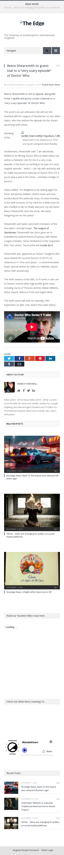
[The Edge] (32, 22)
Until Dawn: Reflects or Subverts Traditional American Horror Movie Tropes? (38, 806)
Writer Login (47, 850)
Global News (48, 84)
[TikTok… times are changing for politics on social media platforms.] (32, 512)
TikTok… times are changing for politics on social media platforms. (40, 824)
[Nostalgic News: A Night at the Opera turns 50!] (32, 570)
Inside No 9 (46, 245)
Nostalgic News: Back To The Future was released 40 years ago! (38, 788)
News (57, 84)
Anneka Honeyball (27, 383)
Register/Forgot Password (26, 850)
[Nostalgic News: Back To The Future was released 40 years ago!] (32, 454)
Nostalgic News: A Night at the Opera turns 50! (29, 591)
